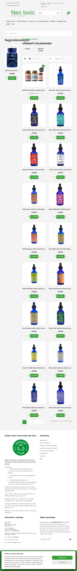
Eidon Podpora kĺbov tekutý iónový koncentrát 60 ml (39, 328)
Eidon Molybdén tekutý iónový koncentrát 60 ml (38, 288)
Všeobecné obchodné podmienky (48, 445)
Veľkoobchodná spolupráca (47, 450)
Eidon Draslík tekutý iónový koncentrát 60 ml (37, 130)
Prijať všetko (62, 557)
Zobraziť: (57, 59)
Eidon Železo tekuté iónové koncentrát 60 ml (37, 407)
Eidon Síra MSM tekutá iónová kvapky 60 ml (36, 368)
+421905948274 (16, 3)
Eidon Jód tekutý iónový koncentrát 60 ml (36, 169)
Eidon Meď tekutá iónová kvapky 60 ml (61, 249)
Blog (41, 458)
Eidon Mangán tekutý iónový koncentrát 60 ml (37, 249)
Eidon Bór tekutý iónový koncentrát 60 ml (62, 90)
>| (41, 422)
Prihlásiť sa (43, 4)
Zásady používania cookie (12, 566)
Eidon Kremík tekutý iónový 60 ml (60, 169)
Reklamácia (43, 456)
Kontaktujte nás (44, 453)
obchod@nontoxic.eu (16, 542)
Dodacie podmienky (45, 443)
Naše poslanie (43, 440)
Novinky (27, 49)
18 (63, 59)
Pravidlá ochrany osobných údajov (48, 448)
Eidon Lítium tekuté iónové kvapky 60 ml (35, 209)
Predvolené (36, 59)
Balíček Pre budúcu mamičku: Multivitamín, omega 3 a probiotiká (43, 90)
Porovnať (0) (43, 3)
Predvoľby (62, 562)
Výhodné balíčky (41, 49)
